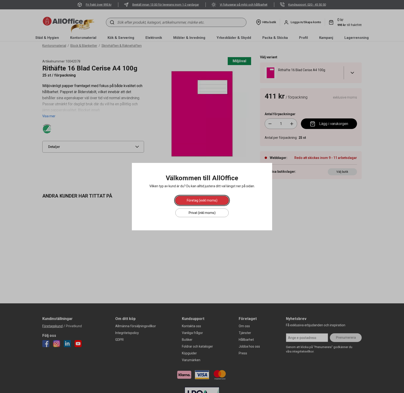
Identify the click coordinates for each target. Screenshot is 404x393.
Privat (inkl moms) (202, 213)
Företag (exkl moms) (202, 200)
